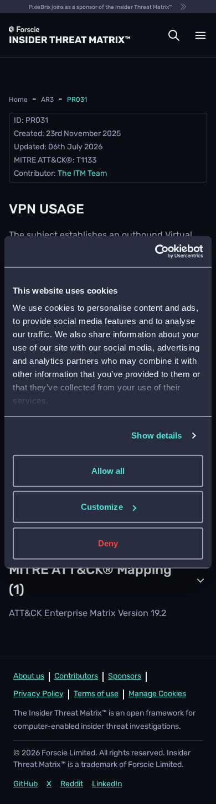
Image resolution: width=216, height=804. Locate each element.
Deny (108, 542)
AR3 (47, 100)
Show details (156, 435)
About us (28, 676)
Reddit (71, 784)
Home (18, 100)
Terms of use (96, 694)
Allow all (108, 470)
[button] (174, 35)
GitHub (25, 784)
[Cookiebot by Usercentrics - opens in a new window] (155, 251)
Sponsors (124, 676)
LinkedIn (107, 784)
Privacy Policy (38, 694)
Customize (102, 506)
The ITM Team (82, 174)
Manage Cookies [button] (157, 694)
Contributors (76, 676)
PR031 (77, 100)
